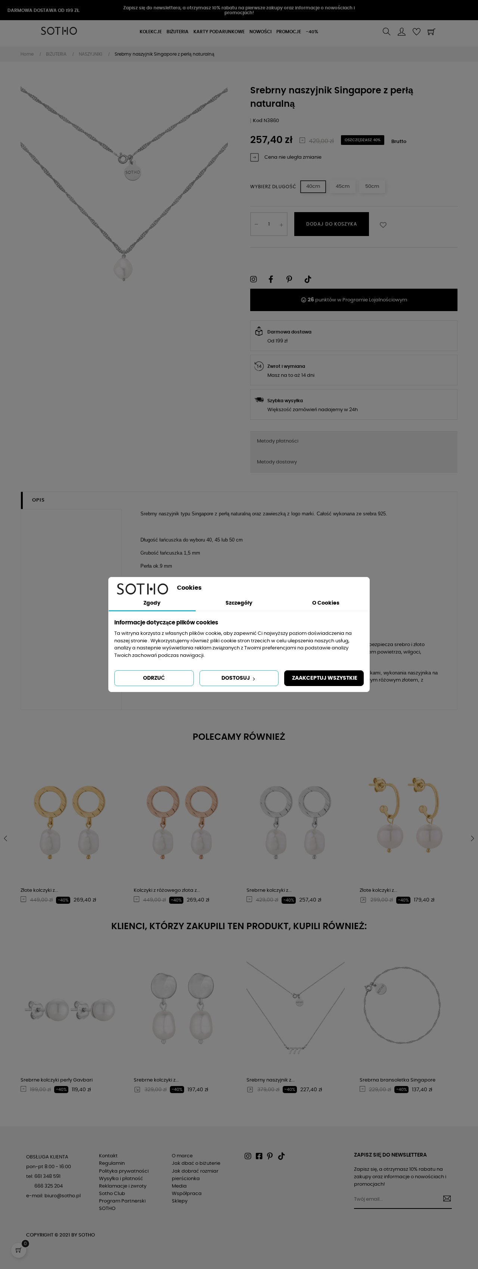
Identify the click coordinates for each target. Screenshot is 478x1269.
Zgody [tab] (152, 603)
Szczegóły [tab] (239, 603)
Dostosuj (236, 678)
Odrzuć (154, 678)
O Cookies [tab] (325, 603)
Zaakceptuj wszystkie (324, 678)
